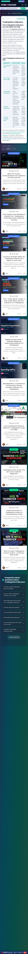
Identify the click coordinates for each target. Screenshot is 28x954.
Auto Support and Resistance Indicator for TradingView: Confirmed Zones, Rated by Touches (14, 217)
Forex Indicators (13, 153)
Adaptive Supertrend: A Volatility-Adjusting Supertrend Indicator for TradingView (14, 342)
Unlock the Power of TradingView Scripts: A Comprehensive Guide (14, 512)
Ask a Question (15, 637)
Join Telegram (6, 1)
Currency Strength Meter (6, 119)
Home (5, 13)
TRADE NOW (25, 952)
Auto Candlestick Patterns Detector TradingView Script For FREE (14, 428)
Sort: (4, 148)
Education (14, 449)
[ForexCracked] (8, 5)
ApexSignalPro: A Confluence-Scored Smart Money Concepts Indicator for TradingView (14, 386)
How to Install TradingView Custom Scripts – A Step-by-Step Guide (14, 553)
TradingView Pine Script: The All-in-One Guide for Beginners (14, 471)
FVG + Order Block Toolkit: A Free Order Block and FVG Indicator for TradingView (14, 300)
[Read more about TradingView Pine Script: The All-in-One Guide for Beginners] (14, 457)
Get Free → (21, 1)
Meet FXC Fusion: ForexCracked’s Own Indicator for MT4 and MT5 (14, 175)
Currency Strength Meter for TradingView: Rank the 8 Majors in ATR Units (14, 258)
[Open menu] (25, 5)
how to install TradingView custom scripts (13, 132)
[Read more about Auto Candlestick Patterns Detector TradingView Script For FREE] (14, 413)
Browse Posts (22, 18)
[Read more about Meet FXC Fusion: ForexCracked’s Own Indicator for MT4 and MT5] (14, 161)
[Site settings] (26, 1)
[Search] (22, 5)
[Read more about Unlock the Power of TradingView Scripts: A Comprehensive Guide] (14, 497)
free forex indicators (8, 138)
